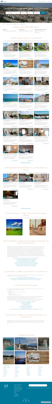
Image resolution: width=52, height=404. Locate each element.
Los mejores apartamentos (26, 302)
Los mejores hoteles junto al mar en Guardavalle (26, 261)
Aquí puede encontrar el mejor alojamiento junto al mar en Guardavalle (26, 258)
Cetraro (39, 368)
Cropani (28, 371)
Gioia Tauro (5, 372)
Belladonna (40, 369)
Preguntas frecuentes (18, 389)
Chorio (39, 365)
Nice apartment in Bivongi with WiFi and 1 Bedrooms (11, 51)
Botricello (28, 369)
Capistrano (17, 372)
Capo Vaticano (29, 367)
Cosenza (5, 371)
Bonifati (28, 368)
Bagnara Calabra (6, 365)
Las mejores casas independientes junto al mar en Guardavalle (26, 262)
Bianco (4, 368)
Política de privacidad (17, 387)
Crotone (39, 371)
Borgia (28, 365)
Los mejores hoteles (26, 304)
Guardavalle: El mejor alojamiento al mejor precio (26, 277)
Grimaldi (28, 372)
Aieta (4, 376)
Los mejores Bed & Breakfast (26, 303)
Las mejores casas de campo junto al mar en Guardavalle (26, 264)
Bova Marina (17, 371)
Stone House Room (22, 182)
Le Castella (28, 373)
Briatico (4, 375)
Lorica (16, 368)
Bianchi (39, 372)
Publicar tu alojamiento (18, 384)
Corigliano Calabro (6, 367)
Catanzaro (40, 375)
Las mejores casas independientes (26, 305)
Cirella (16, 369)
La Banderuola (5, 199)
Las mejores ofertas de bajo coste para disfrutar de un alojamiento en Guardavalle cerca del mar (26, 309)
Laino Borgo (40, 367)
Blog (15, 392)
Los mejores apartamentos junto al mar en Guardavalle (26, 259)
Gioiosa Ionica (17, 367)
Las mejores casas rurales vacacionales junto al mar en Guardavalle (26, 263)
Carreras (15, 393)
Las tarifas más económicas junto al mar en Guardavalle (26, 265)
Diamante (28, 375)
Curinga (16, 375)
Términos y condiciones (18, 388)
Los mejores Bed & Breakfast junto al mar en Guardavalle (26, 260)
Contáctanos (16, 394)
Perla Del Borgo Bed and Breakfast (40, 182)
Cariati (16, 373)
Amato (16, 376)
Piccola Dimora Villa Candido (7, 182)
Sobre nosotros (17, 385)
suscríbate (44, 385)
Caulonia (16, 365)
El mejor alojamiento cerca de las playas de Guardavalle (26, 301)
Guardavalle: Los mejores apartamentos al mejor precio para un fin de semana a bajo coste (26, 278)
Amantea (5, 369)
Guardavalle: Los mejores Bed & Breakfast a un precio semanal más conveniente (26, 279)
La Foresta (5, 373)
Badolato (39, 373)
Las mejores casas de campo (26, 308)
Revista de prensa (17, 390)
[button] (23, 401)
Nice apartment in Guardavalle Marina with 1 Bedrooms (43, 51)
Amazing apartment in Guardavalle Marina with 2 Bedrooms (28, 51)
